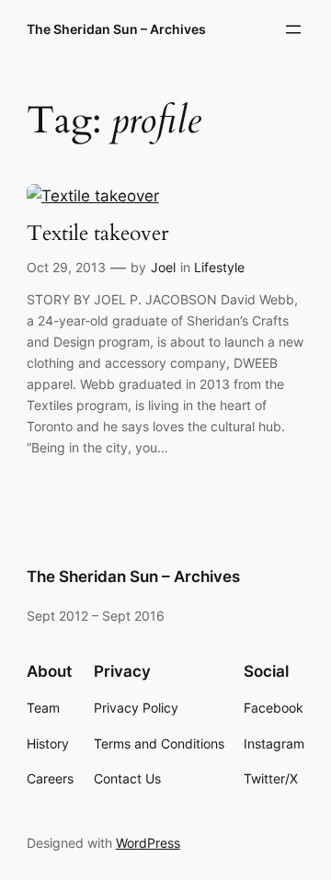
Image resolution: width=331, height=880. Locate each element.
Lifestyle (219, 267)
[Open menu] (293, 29)
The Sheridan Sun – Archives (116, 29)
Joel (163, 267)
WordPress (148, 843)
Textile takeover (97, 234)
